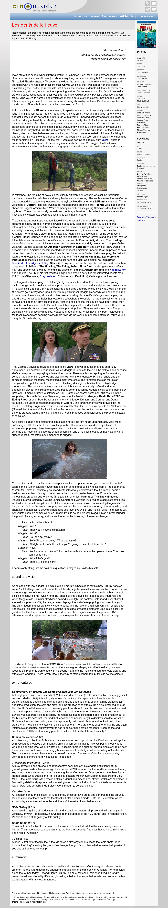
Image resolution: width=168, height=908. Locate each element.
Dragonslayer (48, 276)
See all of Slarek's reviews (146, 218)
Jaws (105, 140)
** (88, 247)
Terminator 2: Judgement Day (30, 263)
